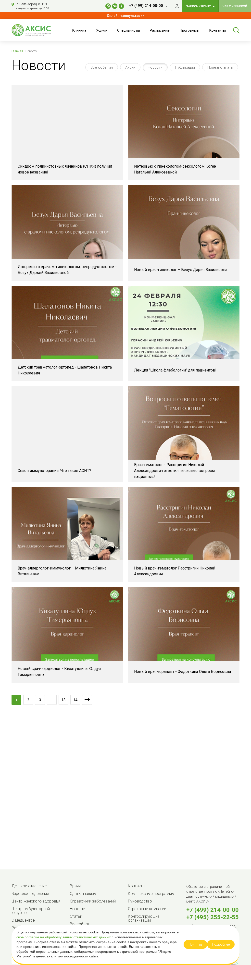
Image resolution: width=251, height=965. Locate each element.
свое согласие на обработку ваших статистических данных (64, 937)
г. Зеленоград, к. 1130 (32, 4)
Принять (195, 944)
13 (63, 700)
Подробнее (221, 944)
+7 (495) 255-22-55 (212, 917)
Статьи (76, 916)
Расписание (160, 30)
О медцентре (23, 920)
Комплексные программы (151, 893)
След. (87, 700)
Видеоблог (80, 924)
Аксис (36, 30)
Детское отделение (29, 886)
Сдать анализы (83, 893)
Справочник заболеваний (93, 901)
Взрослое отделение (30, 893)
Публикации (185, 67)
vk (114, 6)
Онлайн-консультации (125, 16)
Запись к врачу (199, 6)
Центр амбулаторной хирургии (31, 910)
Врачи (75, 886)
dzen (121, 6)
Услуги (101, 30)
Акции (130, 67)
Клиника (79, 30)
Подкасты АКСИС (108, 6)
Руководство (140, 901)
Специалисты (128, 30)
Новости (155, 67)
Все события (101, 67)
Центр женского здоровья (36, 901)
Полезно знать (220, 67)
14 (75, 700)
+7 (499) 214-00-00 (212, 909)
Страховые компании (147, 908)
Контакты (217, 30)
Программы (189, 30)
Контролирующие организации (144, 918)
